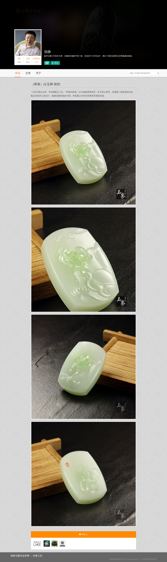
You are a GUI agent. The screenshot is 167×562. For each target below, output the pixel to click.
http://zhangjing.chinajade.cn (131, 559)
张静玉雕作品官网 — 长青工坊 (26, 555)
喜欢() (84, 534)
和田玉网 (145, 559)
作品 (17, 73)
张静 (47, 52)
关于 (38, 73)
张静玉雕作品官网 (116, 559)
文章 (28, 73)
